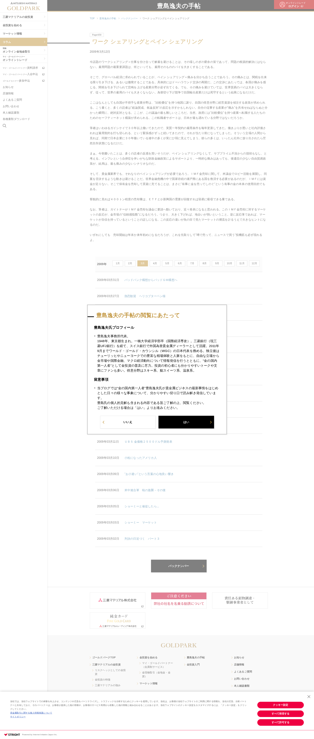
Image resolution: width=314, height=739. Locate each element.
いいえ (127, 422)
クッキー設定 (280, 704)
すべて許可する (280, 722)
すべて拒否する (280, 713)
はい (186, 422)
